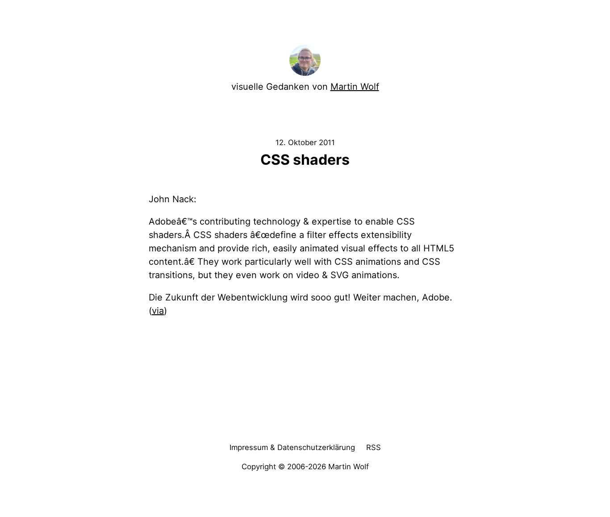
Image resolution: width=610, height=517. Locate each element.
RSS (373, 447)
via (158, 310)
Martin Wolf (354, 86)
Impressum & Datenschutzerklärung (292, 447)
